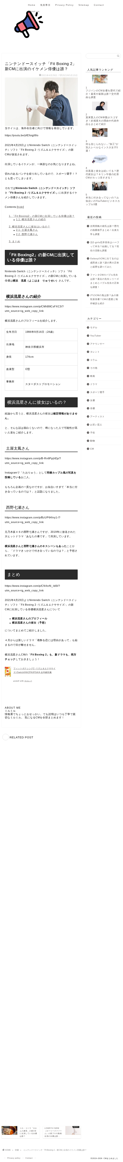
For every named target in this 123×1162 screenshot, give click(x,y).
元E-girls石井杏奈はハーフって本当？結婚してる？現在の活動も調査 (104, 246)
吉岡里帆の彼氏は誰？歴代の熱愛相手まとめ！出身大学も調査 (104, 230)
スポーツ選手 (97, 392)
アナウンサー (97, 344)
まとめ (14, 241)
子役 (92, 432)
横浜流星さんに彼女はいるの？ (29, 226)
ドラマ (93, 384)
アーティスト (97, 416)
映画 (92, 376)
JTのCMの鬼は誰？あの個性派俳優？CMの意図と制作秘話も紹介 (104, 299)
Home (31, 5)
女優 (92, 400)
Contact (99, 5)
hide (20, 207)
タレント (95, 352)
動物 (92, 441)
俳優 (8, 58)
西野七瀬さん (27, 234)
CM (92, 449)
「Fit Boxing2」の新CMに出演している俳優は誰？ (42, 216)
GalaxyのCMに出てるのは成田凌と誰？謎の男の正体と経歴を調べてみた (104, 262)
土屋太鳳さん (27, 230)
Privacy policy (13, 1158)
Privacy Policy (64, 5)
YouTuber (95, 336)
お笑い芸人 (96, 424)
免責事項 (45, 5)
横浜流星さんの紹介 (31, 219)
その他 (93, 368)
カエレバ (28, 681)
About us (34, 11)
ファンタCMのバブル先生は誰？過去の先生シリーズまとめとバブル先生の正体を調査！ (104, 281)
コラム (93, 360)
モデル (93, 327)
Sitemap (83, 5)
